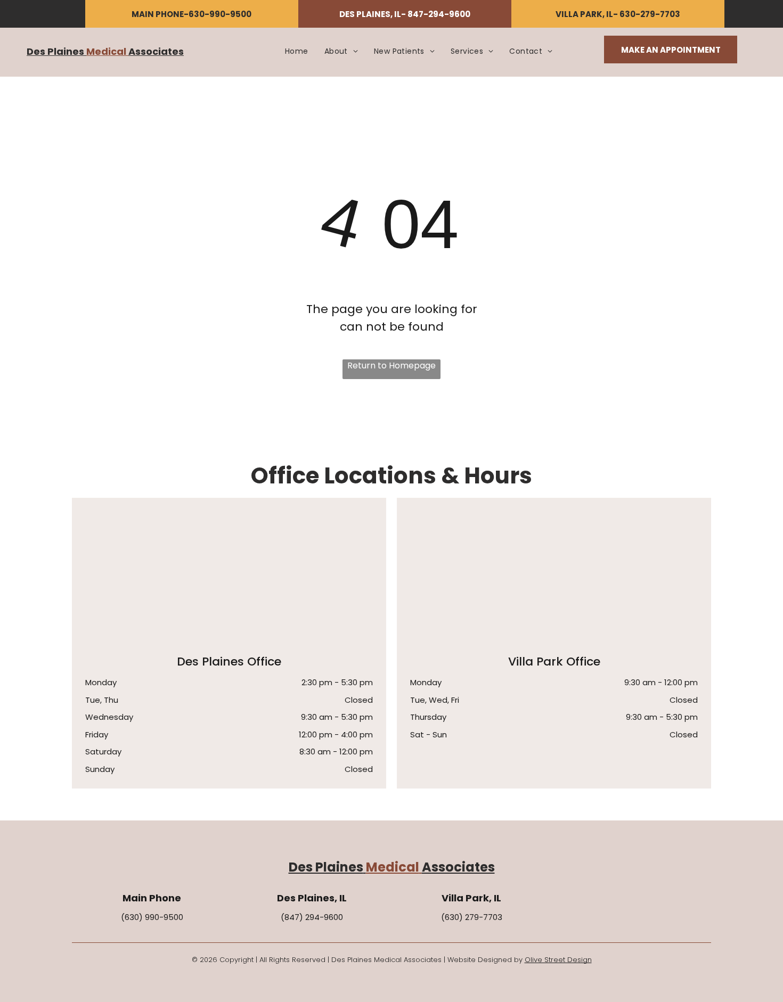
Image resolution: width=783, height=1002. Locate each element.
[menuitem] (296, 51)
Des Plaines (55, 51)
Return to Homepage (391, 365)
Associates (156, 51)
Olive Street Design (558, 960)
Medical (106, 51)
